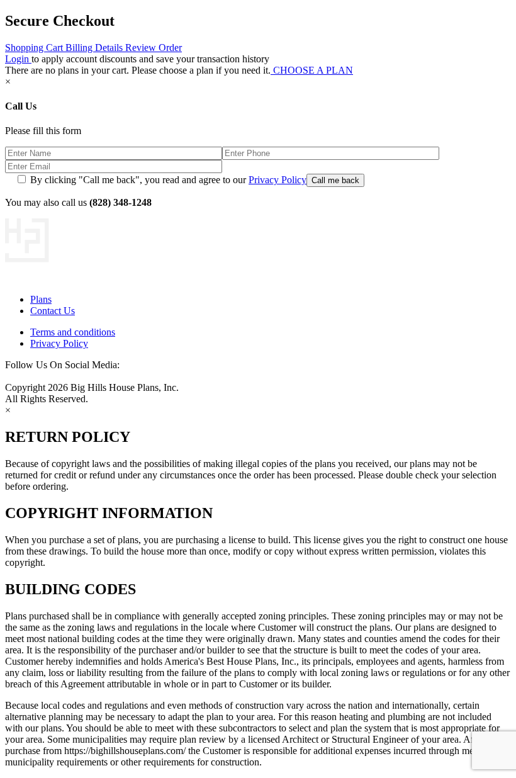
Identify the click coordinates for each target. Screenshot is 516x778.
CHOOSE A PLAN (312, 70)
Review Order (153, 47)
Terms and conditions (72, 332)
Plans (41, 299)
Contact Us (52, 310)
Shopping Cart (35, 47)
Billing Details (95, 47)
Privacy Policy (277, 179)
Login (18, 59)
